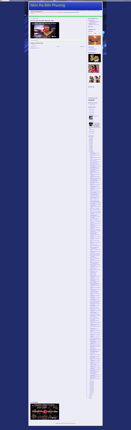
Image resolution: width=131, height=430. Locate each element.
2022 (90, 142)
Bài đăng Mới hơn (33, 46)
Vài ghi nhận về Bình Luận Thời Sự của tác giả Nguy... (95, 169)
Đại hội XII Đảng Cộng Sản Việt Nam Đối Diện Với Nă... (95, 370)
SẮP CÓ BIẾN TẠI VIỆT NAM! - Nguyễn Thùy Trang (94, 233)
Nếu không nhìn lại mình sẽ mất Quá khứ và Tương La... (95, 316)
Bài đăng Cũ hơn (82, 46)
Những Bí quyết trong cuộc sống (94, 195)
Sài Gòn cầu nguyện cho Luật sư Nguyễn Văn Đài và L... (94, 312)
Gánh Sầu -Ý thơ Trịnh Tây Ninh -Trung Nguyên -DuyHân (94, 292)
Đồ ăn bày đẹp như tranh (93, 160)
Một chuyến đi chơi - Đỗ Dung (94, 307)
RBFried (68, 423)
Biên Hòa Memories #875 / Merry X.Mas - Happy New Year (94, 263)
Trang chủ (58, 46)
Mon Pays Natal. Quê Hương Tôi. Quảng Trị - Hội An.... (94, 153)
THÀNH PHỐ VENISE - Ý (93, 373)
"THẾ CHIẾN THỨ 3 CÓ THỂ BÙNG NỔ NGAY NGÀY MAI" (95, 325)
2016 (90, 149)
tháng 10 (91, 382)
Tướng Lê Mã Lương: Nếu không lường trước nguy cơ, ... (94, 197)
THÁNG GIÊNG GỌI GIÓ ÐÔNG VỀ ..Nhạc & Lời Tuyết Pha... (94, 194)
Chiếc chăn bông (92, 353)
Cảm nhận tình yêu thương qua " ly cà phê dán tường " (95, 226)
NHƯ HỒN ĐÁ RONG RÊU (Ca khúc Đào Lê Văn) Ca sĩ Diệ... (95, 180)
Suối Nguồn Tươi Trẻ (92, 23)
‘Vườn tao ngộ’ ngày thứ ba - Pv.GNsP (95, 159)
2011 (90, 395)
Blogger (74, 423)
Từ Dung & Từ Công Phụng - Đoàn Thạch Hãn (96, 123)
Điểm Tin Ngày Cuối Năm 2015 (94, 163)
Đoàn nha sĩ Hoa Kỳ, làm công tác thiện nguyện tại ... (94, 319)
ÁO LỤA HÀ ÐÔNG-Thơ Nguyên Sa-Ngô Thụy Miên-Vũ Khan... (95, 351)
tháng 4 (91, 389)
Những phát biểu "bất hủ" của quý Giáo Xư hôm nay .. (94, 280)
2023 (90, 141)
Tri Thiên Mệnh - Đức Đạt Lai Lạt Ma (95, 254)
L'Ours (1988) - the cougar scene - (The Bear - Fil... (94, 278)
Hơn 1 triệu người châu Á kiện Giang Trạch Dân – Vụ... (95, 366)
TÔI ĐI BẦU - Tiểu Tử (93, 273)
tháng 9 (91, 383)
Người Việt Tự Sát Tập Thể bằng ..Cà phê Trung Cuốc (95, 377)
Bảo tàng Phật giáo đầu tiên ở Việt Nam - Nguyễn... (94, 356)
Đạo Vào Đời (91, 156)
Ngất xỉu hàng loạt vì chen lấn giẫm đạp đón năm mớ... (95, 171)
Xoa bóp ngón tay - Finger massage (95, 314)
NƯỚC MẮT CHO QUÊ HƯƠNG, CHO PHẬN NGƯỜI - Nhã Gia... (95, 179)
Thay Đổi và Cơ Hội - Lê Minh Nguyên (95, 229)
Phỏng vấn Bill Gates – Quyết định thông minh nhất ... (94, 305)
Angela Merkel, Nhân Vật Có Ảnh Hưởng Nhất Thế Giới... (94, 215)
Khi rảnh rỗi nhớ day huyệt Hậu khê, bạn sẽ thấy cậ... (95, 295)
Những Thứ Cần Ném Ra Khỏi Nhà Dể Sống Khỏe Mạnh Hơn (95, 167)
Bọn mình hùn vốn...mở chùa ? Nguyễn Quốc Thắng (94, 272)
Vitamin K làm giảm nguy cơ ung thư (95, 253)
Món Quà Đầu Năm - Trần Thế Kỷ (94, 208)
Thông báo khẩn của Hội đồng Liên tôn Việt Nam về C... (95, 186)
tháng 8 (91, 384)
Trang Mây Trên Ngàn (92, 104)
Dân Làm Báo (91, 26)
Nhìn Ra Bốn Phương (47, 5)
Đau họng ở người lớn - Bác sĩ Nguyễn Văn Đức (94, 328)
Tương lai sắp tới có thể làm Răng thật (95, 211)
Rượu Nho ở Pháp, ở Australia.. (94, 218)
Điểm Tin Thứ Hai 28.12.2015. (94, 317)
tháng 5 (91, 388)
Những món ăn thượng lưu (93, 257)
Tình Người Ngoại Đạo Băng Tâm (94, 302)
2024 (90, 140)
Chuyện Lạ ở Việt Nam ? (93, 268)
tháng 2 (91, 391)
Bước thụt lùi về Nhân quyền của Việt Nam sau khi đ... (95, 251)
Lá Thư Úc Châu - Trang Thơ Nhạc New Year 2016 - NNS (94, 162)
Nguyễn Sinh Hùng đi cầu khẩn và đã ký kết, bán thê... (95, 188)
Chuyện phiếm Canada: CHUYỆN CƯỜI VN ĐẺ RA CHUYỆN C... (94, 201)
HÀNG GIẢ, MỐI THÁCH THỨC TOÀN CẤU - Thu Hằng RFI (95, 192)
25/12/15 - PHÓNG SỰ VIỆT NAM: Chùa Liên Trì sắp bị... (94, 282)
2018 (90, 147)
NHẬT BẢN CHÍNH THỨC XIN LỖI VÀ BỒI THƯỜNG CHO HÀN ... (95, 284)
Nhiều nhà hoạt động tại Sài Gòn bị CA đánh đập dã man (95, 341)
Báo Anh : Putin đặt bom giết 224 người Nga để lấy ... (94, 372)
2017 (90, 148)
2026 (90, 137)
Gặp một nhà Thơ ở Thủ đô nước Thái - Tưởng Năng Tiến (95, 290)
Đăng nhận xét (34, 44)
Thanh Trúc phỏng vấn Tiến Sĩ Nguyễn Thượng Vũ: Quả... (95, 203)
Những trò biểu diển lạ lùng (93, 244)
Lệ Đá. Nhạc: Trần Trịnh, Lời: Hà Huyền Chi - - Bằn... (94, 364)
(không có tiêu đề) (91, 109)
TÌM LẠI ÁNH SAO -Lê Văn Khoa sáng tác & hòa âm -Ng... (95, 231)
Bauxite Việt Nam (91, 20)
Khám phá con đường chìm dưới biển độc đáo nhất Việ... (95, 265)
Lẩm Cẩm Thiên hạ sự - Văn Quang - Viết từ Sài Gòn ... (95, 297)
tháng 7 (91, 385)
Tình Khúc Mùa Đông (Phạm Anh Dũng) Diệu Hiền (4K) (94, 248)
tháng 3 (91, 390)
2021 (90, 143)
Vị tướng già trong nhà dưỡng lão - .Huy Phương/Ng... (94, 299)
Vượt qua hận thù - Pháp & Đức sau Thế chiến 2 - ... (95, 228)
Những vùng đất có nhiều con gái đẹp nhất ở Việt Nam (95, 349)
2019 (90, 146)
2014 (90, 394)
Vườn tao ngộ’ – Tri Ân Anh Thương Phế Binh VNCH (95, 304)
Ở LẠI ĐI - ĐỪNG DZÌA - (93, 274)
